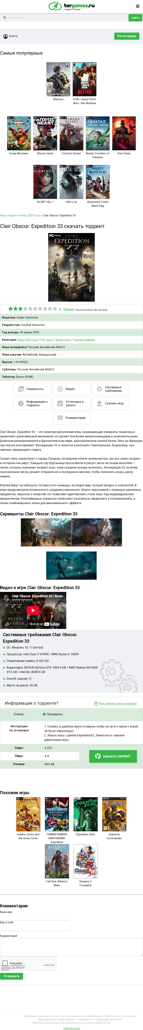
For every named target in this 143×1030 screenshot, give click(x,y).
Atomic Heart (45, 153)
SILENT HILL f (45, 202)
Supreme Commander (114, 836)
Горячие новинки (84, 339)
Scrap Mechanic (19, 153)
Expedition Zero (85, 834)
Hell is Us (71, 202)
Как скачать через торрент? (118, 703)
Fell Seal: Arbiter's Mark (57, 883)
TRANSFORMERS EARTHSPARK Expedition (56, 838)
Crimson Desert (71, 153)
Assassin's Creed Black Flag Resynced (97, 205)
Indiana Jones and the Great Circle (28, 836)
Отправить (11, 976)
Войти (13, 36)
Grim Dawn (124, 153)
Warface (58, 99)
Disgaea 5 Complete (85, 883)
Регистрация (126, 36)
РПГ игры (46, 339)
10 (55, 308)
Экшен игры (63, 339)
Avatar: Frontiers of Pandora (98, 155)
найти (135, 17)
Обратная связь (71, 1028)
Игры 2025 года (28, 339)
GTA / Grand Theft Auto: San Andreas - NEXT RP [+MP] (84, 103)
